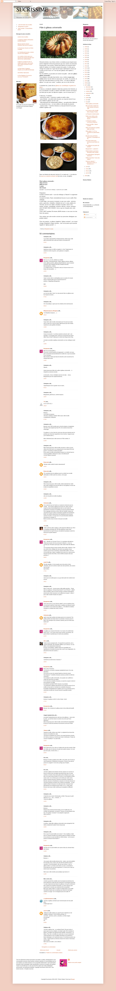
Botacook (46, 462)
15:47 (45, 378)
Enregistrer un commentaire (48, 947)
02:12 (45, 387)
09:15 (45, 306)
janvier (88, 173)
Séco (45, 641)
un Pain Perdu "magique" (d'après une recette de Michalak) (26, 69)
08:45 (45, 557)
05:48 (45, 286)
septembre (88, 93)
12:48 (45, 851)
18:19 (45, 405)
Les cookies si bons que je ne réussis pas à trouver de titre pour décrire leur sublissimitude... (26, 58)
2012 (86, 74)
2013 (86, 72)
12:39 (45, 498)
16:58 (45, 521)
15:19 (45, 624)
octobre (88, 91)
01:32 (45, 534)
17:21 (45, 571)
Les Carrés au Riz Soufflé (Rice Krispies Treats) (92, 111)
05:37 (45, 764)
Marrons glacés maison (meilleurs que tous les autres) (25, 44)
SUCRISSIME (32, 9)
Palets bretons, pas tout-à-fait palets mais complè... (92, 151)
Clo (44, 525)
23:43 (45, 752)
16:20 (45, 466)
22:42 (45, 242)
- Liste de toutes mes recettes (25, 24)
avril (87, 166)
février (87, 171)
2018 (86, 61)
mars (87, 168)
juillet (87, 97)
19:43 (45, 661)
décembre (88, 87)
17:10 (45, 701)
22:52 (45, 271)
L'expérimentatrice (48, 898)
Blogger (73, 979)
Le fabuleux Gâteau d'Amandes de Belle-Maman (25, 40)
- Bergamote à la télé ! (23, 26)
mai (87, 101)
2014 (86, 70)
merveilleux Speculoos (23, 72)
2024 (86, 51)
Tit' (44, 401)
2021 (86, 55)
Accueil (58, 950)
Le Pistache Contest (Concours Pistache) (91, 121)
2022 (86, 53)
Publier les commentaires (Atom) (54, 952)
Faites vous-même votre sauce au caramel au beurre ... (92, 117)
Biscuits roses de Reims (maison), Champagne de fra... (93, 137)
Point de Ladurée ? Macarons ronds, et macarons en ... (91, 163)
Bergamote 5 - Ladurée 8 (92, 149)
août (87, 95)
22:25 (45, 636)
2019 (86, 59)
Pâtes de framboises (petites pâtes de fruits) (93, 128)
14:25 (45, 801)
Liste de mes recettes (23, 37)
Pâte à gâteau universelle (92, 103)
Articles (87, 214)
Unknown (46, 503)
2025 (86, 49)
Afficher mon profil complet (74, 962)
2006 (86, 175)
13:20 (45, 457)
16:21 (45, 477)
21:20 (45, 725)
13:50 (45, 360)
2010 (86, 78)
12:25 (45, 610)
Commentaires (89, 217)
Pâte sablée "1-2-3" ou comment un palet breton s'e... (92, 132)
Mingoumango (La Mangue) (50, 310)
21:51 (45, 596)
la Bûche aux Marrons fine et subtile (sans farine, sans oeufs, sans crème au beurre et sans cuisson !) (25, 63)
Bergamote (46, 257)
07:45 (45, 419)
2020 (86, 57)
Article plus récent (44, 950)
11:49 (45, 874)
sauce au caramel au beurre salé (49, 176)
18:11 (45, 581)
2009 (86, 81)
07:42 (45, 296)
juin (87, 99)
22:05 (45, 827)
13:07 (45, 396)
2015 (86, 68)
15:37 (45, 905)
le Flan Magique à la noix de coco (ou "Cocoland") (25, 76)
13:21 (45, 652)
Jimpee (45, 730)
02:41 (45, 789)
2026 (86, 46)
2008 (86, 83)
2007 (86, 85)
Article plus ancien (72, 950)
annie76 (46, 562)
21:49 (45, 440)
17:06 (45, 943)
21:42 (45, 692)
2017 (86, 63)
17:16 (45, 893)
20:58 (45, 922)
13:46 (45, 343)
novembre (88, 89)
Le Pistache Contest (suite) (92, 114)
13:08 (45, 327)
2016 (86, 66)
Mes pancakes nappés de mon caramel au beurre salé (92, 107)
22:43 (45, 253)
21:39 (45, 840)
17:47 (45, 816)
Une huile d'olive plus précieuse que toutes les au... (92, 142)
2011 (86, 76)
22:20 (45, 489)
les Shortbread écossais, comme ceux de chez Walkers (26, 53)
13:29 (45, 740)
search (45, 910)
